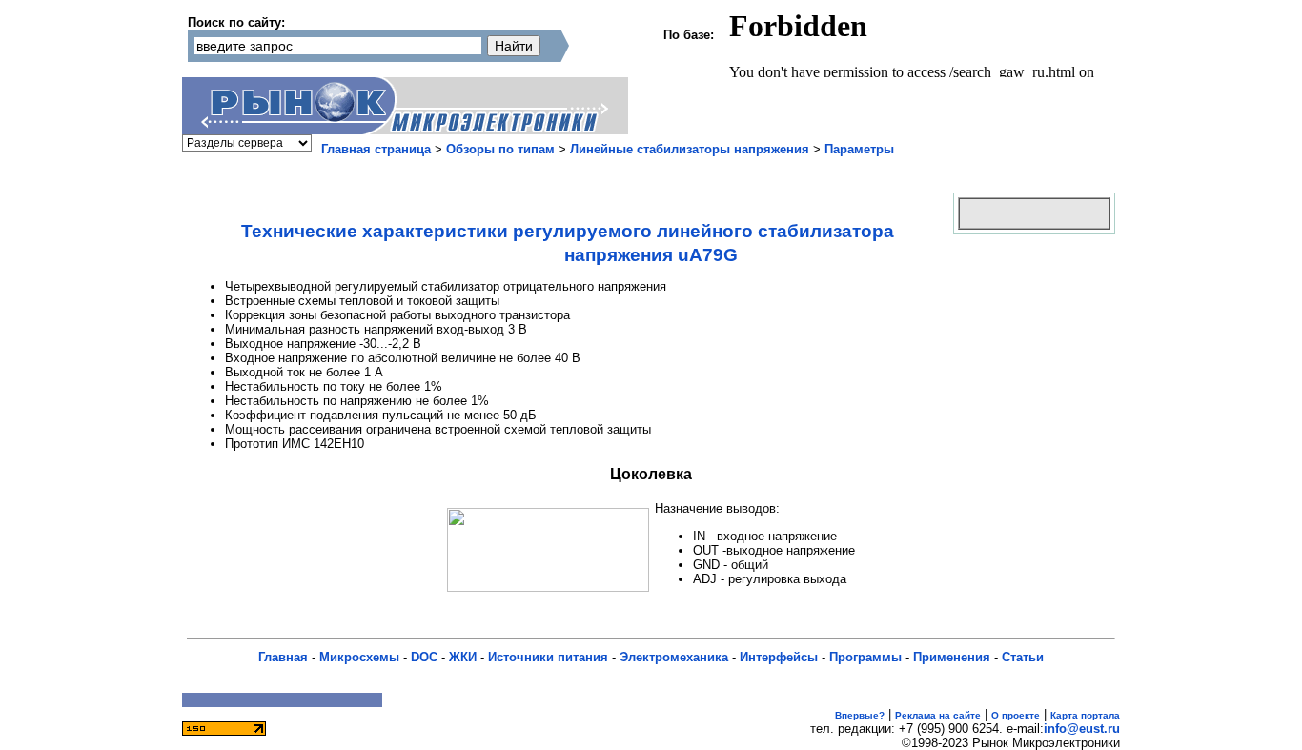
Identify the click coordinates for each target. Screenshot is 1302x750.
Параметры (859, 149)
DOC (424, 657)
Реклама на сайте (938, 715)
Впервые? (860, 715)
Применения (951, 657)
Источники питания (548, 657)
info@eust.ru (1082, 728)
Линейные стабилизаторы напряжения (689, 149)
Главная (283, 657)
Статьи (1023, 657)
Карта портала (1085, 715)
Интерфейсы (779, 657)
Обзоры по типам (500, 149)
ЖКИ (463, 657)
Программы (865, 657)
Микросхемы (359, 657)
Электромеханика (674, 657)
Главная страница (376, 149)
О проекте (1015, 715)
